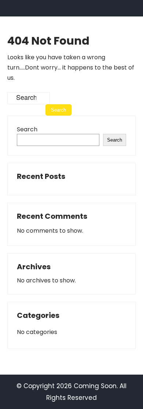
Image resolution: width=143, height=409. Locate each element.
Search (27, 129)
